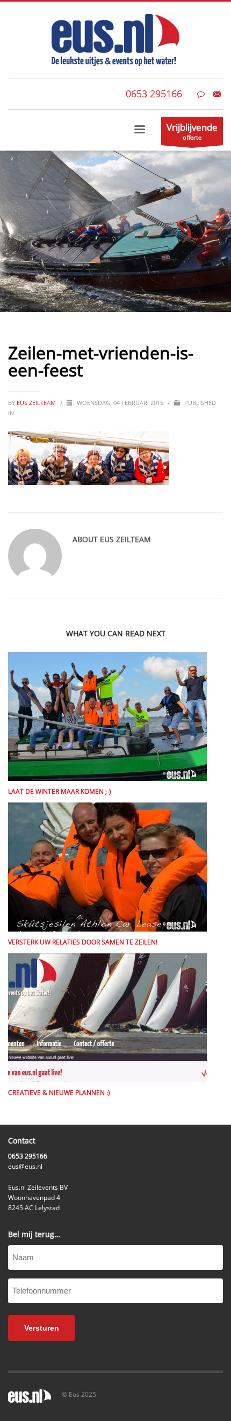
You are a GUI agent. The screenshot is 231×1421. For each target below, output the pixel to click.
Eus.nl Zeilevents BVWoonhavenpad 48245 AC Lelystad (38, 1197)
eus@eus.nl (25, 1166)
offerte (192, 131)
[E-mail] (217, 94)
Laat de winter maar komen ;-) (59, 791)
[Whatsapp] (201, 94)
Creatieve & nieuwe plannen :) (59, 1092)
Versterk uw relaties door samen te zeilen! (82, 942)
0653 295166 (154, 93)
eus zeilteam (37, 403)
